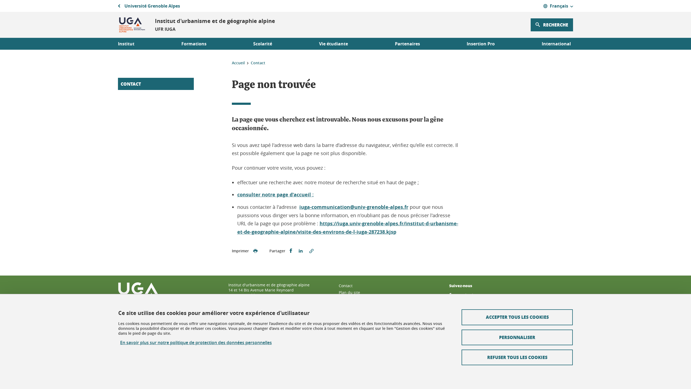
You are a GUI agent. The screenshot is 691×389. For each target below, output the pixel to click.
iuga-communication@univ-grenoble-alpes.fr (353, 207)
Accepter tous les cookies (517, 317)
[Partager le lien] (311, 251)
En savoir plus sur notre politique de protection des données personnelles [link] (196, 342)
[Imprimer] (255, 251)
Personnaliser (517, 337)
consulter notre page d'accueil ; (275, 194)
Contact (131, 84)
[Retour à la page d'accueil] (132, 24)
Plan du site (349, 292)
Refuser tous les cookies (517, 357)
